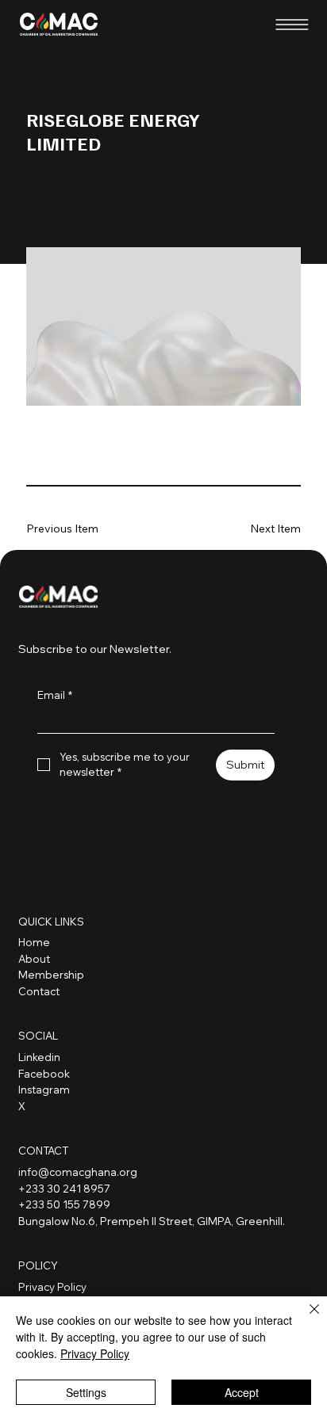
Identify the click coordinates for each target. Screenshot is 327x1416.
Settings (86, 1392)
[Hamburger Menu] (292, 24)
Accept (242, 1392)
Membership (51, 974)
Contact (39, 991)
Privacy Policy (52, 1287)
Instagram (44, 1089)
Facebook (44, 1073)
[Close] (305, 1319)
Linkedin (39, 1057)
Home (34, 942)
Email (54, 695)
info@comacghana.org (77, 1172)
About (34, 958)
